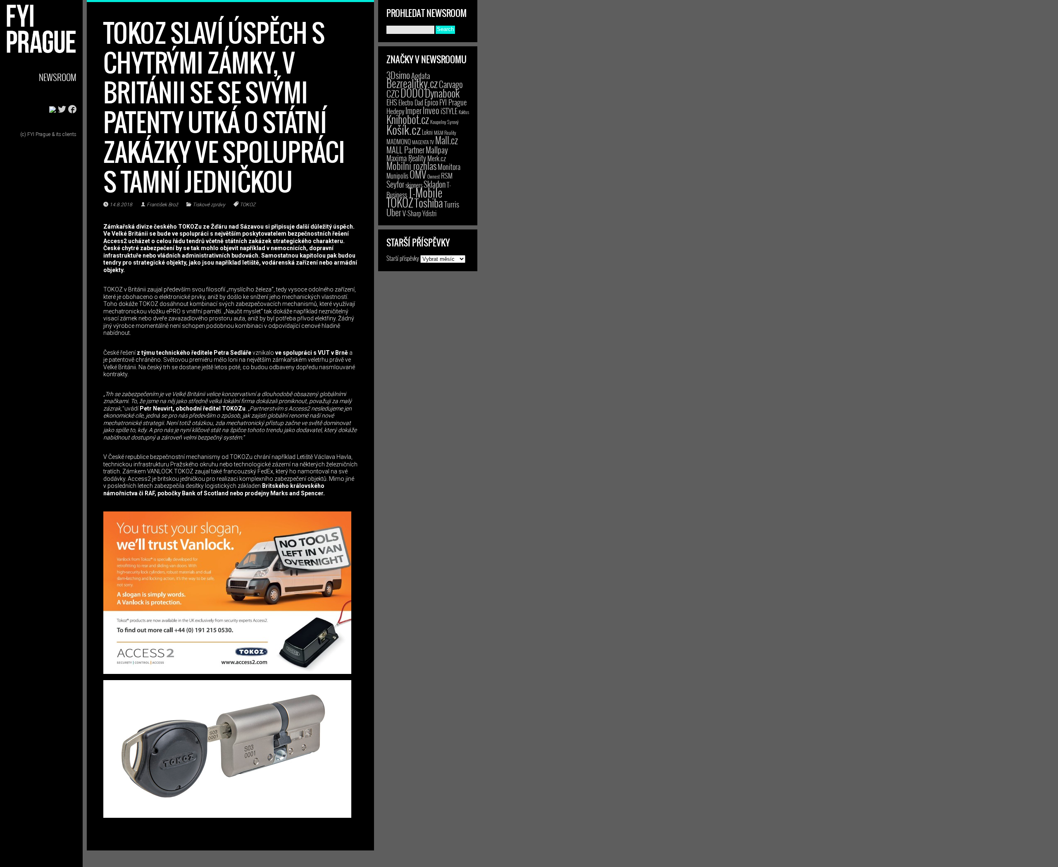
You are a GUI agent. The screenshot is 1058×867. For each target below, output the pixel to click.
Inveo (431, 110)
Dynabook (442, 92)
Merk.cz (436, 158)
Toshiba (429, 202)
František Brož (162, 205)
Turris (451, 204)
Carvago (451, 84)
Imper (413, 110)
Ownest (433, 176)
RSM (447, 175)
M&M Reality (445, 132)
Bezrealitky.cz (412, 83)
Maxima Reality (406, 158)
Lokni (427, 132)
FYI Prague (453, 101)
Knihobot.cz (407, 119)
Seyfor (395, 184)
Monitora (449, 166)
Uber (393, 212)
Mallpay (437, 149)
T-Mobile (425, 192)
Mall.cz (446, 140)
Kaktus (464, 112)
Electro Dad (410, 102)
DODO (412, 92)
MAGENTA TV (423, 142)
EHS (391, 102)
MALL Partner (405, 149)
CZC (392, 93)
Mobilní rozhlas (411, 165)
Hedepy (395, 111)
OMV (418, 174)
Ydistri (429, 213)
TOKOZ (247, 205)
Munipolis (397, 176)
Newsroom (57, 77)
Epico (431, 101)
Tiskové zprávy (209, 205)
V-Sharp (412, 213)
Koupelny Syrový (444, 122)
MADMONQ (398, 141)
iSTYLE (449, 110)
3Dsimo (398, 74)
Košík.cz (403, 129)
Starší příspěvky (402, 258)
